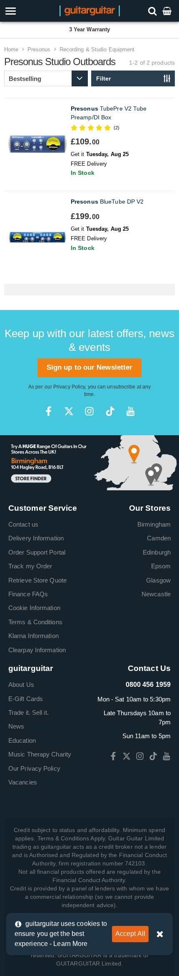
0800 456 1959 (148, 684)
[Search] (153, 10)
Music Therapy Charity (39, 754)
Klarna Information (33, 635)
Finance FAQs (28, 594)
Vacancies (22, 782)
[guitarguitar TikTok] (110, 411)
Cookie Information (34, 607)
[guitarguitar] (90, 10)
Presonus (39, 49)
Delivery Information (36, 538)
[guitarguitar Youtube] (130, 411)
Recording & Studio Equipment (97, 49)
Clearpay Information (37, 649)
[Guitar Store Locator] (89, 462)
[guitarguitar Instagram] (89, 411)
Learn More (70, 943)
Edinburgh (157, 552)
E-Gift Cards (25, 698)
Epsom (161, 566)
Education (22, 740)
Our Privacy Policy (34, 768)
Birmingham (154, 524)
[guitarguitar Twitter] (69, 411)
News (16, 726)
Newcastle (156, 594)
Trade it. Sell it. (28, 712)
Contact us (23, 524)
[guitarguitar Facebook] (48, 411)
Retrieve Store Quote (37, 580)
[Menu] (25, 11)
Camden (159, 538)
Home (11, 49)
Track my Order (30, 566)
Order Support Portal (36, 552)
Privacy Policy (69, 387)
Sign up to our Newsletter (90, 367)
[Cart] (168, 10)
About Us (21, 684)
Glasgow (158, 580)
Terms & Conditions (35, 621)
